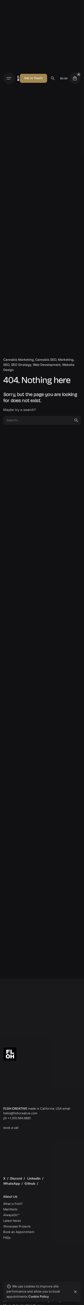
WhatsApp (11, 1183)
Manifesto (10, 1209)
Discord (16, 1178)
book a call (11, 1128)
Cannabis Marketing (18, 360)
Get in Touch (33, 78)
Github (29, 1183)
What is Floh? (13, 1204)
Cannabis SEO (45, 360)
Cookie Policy (38, 1296)
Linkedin (34, 1178)
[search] (76, 420)
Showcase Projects (17, 1226)
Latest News (12, 1221)
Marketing (65, 360)
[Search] (53, 78)
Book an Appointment (18, 1232)
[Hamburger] (10, 78)
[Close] (75, 1292)
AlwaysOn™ (11, 1215)
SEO (6, 364)
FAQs (7, 1238)
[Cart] (75, 78)
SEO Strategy (21, 364)
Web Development (47, 364)
